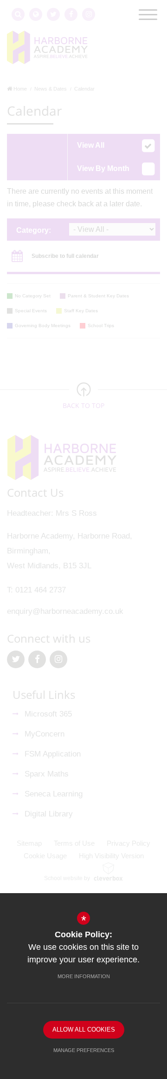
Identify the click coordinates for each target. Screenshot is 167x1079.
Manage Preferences (83, 1050)
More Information (84, 976)
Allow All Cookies (83, 1029)
